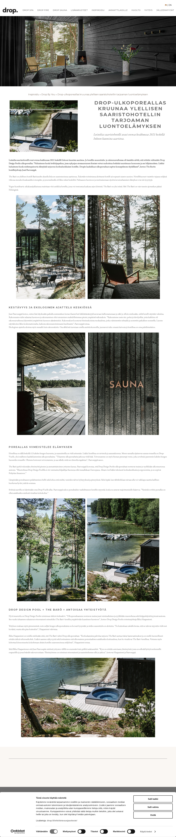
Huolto (136, 10)
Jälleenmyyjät (165, 10)
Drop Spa (28, 10)
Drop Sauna (60, 10)
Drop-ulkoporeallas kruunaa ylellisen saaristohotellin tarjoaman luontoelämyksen (102, 94)
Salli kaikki (153, 799)
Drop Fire (43, 10)
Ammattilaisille (118, 10)
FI (166, 5)
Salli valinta (153, 807)
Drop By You (48, 94)
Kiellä (153, 815)
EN (170, 5)
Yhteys (148, 10)
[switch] (82, 831)
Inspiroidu (98, 10)
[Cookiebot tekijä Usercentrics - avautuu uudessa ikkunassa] (18, 832)
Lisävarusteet (79, 10)
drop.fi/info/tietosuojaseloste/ (62, 820)
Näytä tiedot (146, 831)
